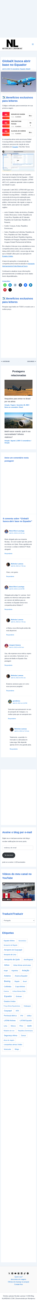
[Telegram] (28, 1273)
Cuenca (6, 991)
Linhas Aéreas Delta (18, 991)
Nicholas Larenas (17, 564)
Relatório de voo (9, 1030)
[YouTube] (15, 1273)
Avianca (7, 976)
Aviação (7, 405)
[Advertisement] (18, 19)
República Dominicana (25, 1030)
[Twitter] (9, 1273)
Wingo (17, 1049)
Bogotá (17, 981)
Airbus (6, 965)
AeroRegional (28, 959)
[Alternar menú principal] (33, 44)
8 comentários (15, 69)
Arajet (6, 970)
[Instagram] (18, 1273)
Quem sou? (19, 1277)
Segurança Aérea (10, 1035)
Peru (21, 1026)
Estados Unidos (7, 256)
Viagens (13, 405)
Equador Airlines (9, 941)
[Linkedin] (22, 1273)
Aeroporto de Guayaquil (13, 950)
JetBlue (29, 1016)
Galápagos (27, 1006)
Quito (29, 1026)
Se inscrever (9, 855)
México (13, 1026)
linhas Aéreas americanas (22, 965)
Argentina (15, 970)
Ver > (30, 115)
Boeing (7, 981)
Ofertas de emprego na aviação (18, 1282)
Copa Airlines (20, 986)
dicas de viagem (9, 1040)
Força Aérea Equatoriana (12, 1006)
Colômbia (7, 987)
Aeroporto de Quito (12, 959)
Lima (5, 1026)
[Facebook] (12, 1273)
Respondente (8, 553)
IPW (21, 1016)
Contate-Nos (18, 1284)
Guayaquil (8, 1011)
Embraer (19, 996)
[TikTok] (25, 1273)
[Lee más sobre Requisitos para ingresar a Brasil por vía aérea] (18, 387)
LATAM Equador (26, 1020)
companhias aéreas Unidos (13, 1044)
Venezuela (7, 1049)
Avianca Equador (21, 976)
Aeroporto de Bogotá (10, 945)
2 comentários (25, 440)
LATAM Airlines (10, 1021)
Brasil (21, 407)
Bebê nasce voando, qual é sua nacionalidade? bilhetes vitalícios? (17, 434)
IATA (17, 1011)
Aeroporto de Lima (10, 954)
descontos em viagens (18, 1279)
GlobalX (28, 69)
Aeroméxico (22, 941)
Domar (23, 1035)
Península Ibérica (10, 1016)
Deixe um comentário (11, 407)
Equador (22, 69)
